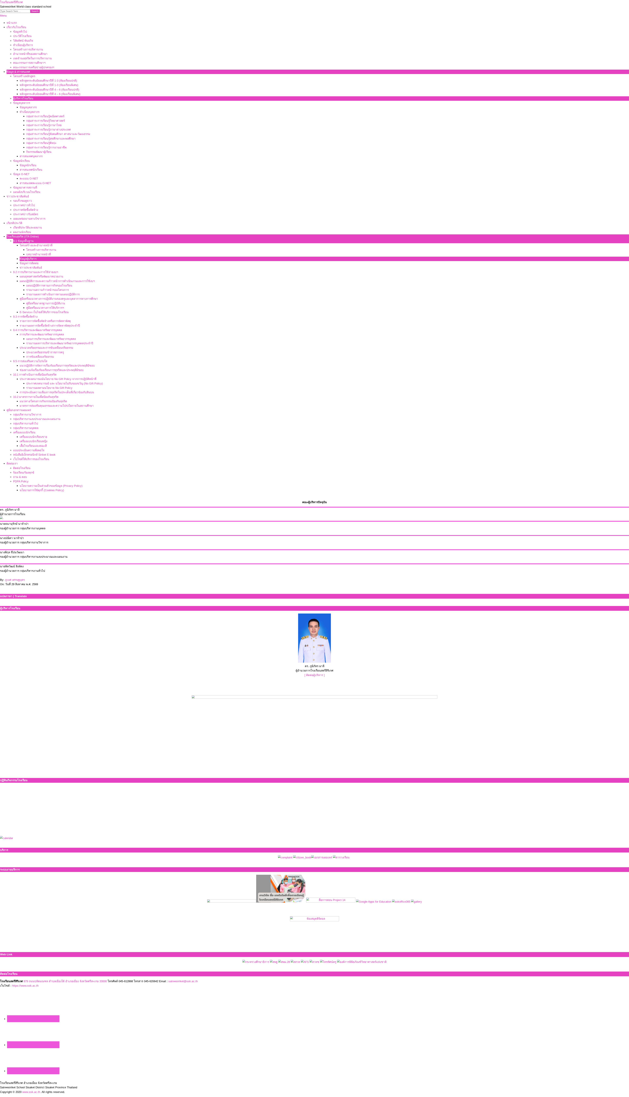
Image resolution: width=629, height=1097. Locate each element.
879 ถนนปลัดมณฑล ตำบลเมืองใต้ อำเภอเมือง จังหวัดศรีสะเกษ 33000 (65, 981)
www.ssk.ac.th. (31, 1092)
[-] (2, 518)
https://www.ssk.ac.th (25, 985)
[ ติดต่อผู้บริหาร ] (315, 675)
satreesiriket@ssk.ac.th (183, 981)
